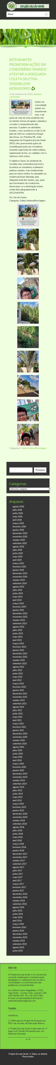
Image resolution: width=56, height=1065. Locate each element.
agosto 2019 (18, 787)
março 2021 (18, 723)
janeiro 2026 (18, 530)
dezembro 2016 (20, 894)
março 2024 (18, 603)
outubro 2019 (19, 780)
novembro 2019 (20, 777)
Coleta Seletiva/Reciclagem (34, 448)
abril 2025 (17, 560)
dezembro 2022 (20, 653)
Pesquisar (14, 466)
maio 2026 (17, 516)
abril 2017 (17, 880)
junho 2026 (18, 513)
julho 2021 (17, 710)
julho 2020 (17, 750)
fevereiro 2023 (19, 647)
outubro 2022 (19, 660)
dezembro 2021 (20, 693)
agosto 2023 (18, 626)
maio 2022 (17, 677)
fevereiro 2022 (19, 687)
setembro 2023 (20, 623)
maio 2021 (17, 717)
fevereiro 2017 (19, 887)
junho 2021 (18, 713)
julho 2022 (17, 670)
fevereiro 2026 (19, 526)
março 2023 (18, 643)
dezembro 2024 (20, 573)
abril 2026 (17, 520)
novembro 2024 (20, 576)
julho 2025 (17, 550)
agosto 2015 (18, 947)
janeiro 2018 (18, 850)
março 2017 (18, 884)
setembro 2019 (20, 783)
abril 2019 (17, 800)
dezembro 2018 (20, 814)
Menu (10, 14)
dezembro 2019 (20, 773)
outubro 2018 (19, 820)
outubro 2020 (19, 740)
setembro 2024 (20, 583)
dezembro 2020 (20, 733)
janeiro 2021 (18, 730)
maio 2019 (17, 797)
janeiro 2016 (18, 930)
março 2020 (18, 763)
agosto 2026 (18, 506)
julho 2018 (17, 830)
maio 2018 (17, 837)
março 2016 (18, 924)
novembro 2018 (20, 817)
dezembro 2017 (20, 854)
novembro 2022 (20, 657)
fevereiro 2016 (19, 927)
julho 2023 (17, 630)
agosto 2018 (18, 827)
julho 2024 (17, 590)
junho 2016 (18, 914)
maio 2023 (17, 637)
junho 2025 (18, 553)
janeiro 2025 (18, 570)
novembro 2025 (20, 536)
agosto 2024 (18, 586)
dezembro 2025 (20, 533)
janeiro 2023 (18, 650)
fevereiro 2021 (19, 727)
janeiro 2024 (18, 610)
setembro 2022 (20, 663)
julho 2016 (17, 910)
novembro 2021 (20, 697)
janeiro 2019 (18, 810)
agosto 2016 (18, 907)
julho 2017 (17, 870)
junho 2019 (18, 793)
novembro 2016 (20, 897)
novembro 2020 (20, 737)
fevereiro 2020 (19, 767)
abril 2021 (17, 720)
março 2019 (18, 803)
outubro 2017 (19, 860)
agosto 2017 (18, 867)
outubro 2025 (19, 540)
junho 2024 (18, 593)
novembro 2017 (20, 857)
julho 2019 (17, 790)
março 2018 (18, 844)
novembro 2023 (20, 616)
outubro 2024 (19, 580)
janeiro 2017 (18, 890)
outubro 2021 (19, 700)
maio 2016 (17, 917)
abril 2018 (17, 840)
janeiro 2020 (18, 770)
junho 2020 (18, 753)
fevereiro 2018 (19, 847)
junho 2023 (18, 633)
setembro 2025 (20, 543)
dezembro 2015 (20, 934)
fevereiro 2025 (19, 566)
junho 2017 (18, 874)
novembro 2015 (20, 937)
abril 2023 (17, 640)
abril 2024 (17, 600)
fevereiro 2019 (19, 807)
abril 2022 (17, 680)
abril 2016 (17, 920)
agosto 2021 (18, 707)
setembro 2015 (20, 944)
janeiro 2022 (18, 690)
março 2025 (18, 563)
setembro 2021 (20, 703)
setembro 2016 (20, 904)
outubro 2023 (19, 620)
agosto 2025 (18, 546)
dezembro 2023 (20, 613)
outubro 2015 (19, 940)
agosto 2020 (18, 747)
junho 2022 (18, 673)
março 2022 (18, 683)
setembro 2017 (20, 864)
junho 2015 (18, 950)
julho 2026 (17, 510)
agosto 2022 (18, 667)
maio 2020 (17, 757)
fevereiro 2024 (19, 606)
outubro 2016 (19, 900)
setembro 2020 (20, 743)
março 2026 (18, 523)
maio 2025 (17, 556)
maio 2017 (17, 877)
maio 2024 (17, 596)
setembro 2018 (20, 824)
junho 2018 (18, 834)
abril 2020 (17, 760)
